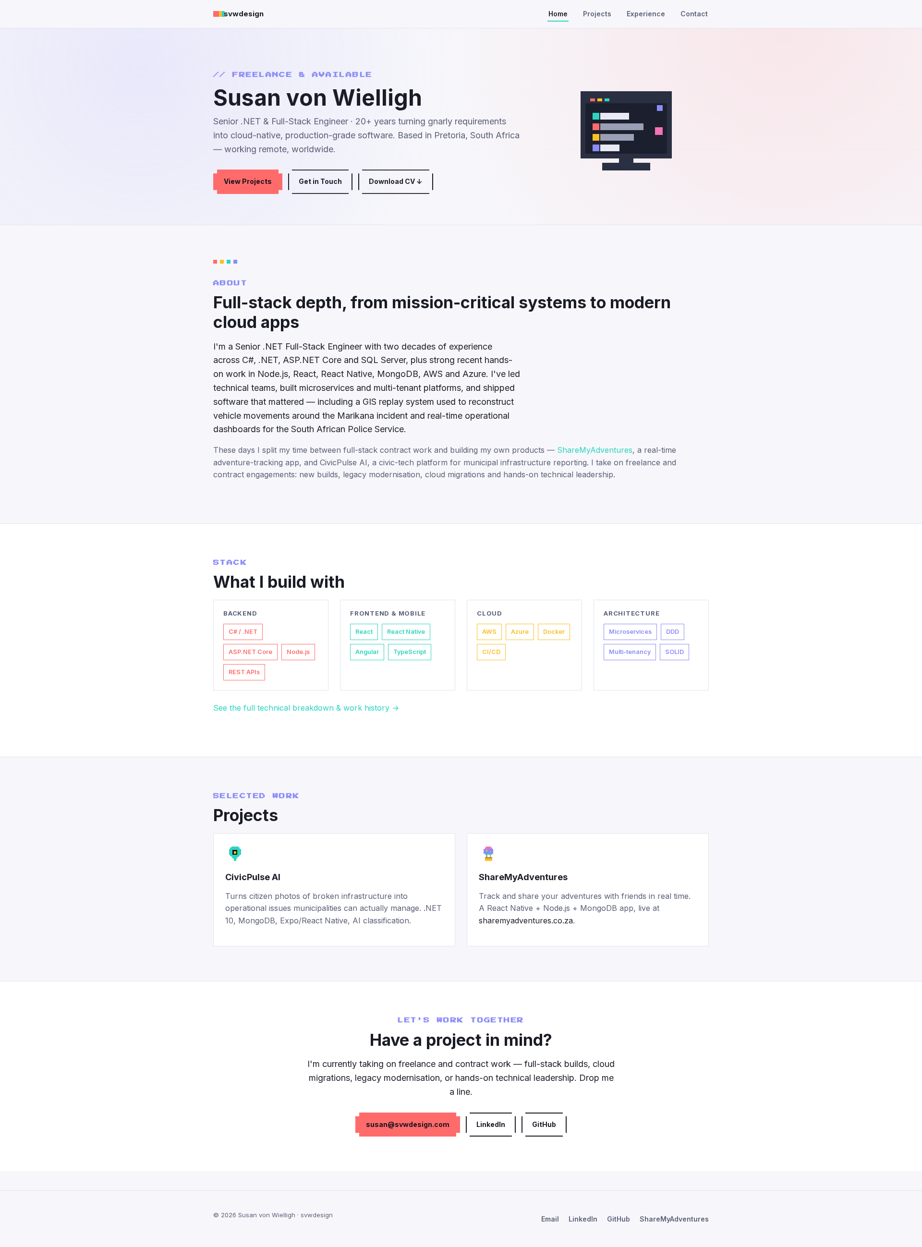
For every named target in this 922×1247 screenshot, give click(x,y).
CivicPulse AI (252, 877)
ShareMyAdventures (594, 450)
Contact (694, 14)
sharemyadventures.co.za (526, 920)
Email (550, 1219)
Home (558, 14)
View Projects (248, 181)
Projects (597, 14)
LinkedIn (490, 1124)
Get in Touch (320, 181)
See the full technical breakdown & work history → (306, 708)
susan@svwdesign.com (407, 1124)
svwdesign (244, 13)
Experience (646, 14)
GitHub (544, 1124)
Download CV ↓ (396, 181)
